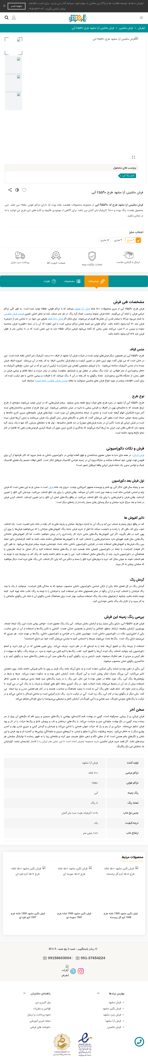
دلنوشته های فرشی (40, 1027)
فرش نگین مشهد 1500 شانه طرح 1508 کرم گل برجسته (121, 915)
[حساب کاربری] (14, 18)
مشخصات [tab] (69, 281)
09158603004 (59, 958)
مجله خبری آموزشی (39, 1021)
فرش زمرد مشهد (112, 1015)
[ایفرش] (77, 18)
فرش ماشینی (114, 1027)
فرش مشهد (114, 1002)
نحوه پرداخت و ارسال (38, 1015)
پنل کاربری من (42, 1002)
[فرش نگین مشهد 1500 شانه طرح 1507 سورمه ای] (74, 886)
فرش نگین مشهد (112, 1008)
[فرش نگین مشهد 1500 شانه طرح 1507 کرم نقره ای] (27, 886)
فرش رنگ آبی (128, 175)
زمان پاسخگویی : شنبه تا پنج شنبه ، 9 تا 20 (71, 948)
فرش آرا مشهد (113, 1021)
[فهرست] (141, 18)
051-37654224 (93, 958)
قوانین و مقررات (41, 1008)
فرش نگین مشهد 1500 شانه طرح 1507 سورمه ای (74, 915)
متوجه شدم (16, 6)
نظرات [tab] (46, 281)
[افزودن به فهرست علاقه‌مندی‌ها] (23, 190)
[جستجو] (6, 18)
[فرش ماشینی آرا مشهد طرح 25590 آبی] (133, 158)
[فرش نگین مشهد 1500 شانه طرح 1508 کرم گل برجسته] (120, 886)
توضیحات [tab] (93, 281)
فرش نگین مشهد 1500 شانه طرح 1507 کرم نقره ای (28, 915)
